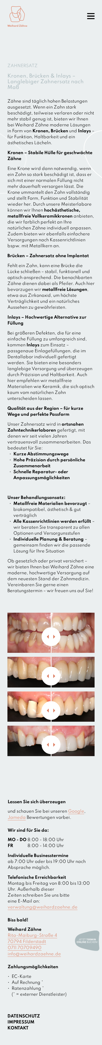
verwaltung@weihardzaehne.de (42, 907)
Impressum (20, 1022)
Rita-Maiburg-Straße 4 (32, 935)
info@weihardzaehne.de (34, 954)
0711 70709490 (25, 948)
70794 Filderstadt (27, 941)
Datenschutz (23, 1016)
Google (76, 811)
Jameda (17, 817)
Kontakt (17, 1028)
